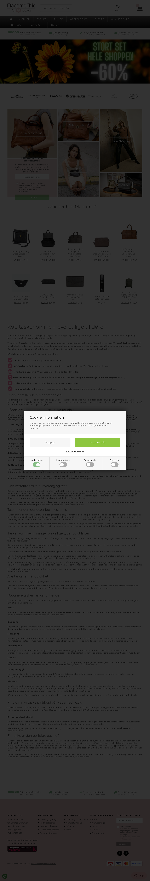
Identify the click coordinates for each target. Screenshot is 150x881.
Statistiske (115, 460)
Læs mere (34, 428)
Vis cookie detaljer (75, 452)
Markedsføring (63, 460)
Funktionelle (90, 460)
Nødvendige (37, 460)
